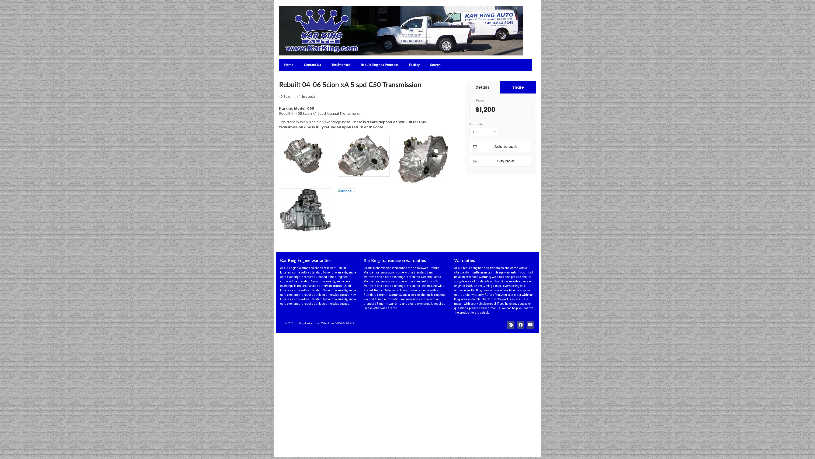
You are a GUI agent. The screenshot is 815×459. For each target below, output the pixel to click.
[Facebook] (520, 324)
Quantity (476, 124)
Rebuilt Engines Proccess (379, 65)
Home (288, 65)
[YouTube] (530, 324)
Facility (414, 65)
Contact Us (312, 65)
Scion (288, 96)
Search (435, 65)
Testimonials (341, 65)
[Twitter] (510, 324)
